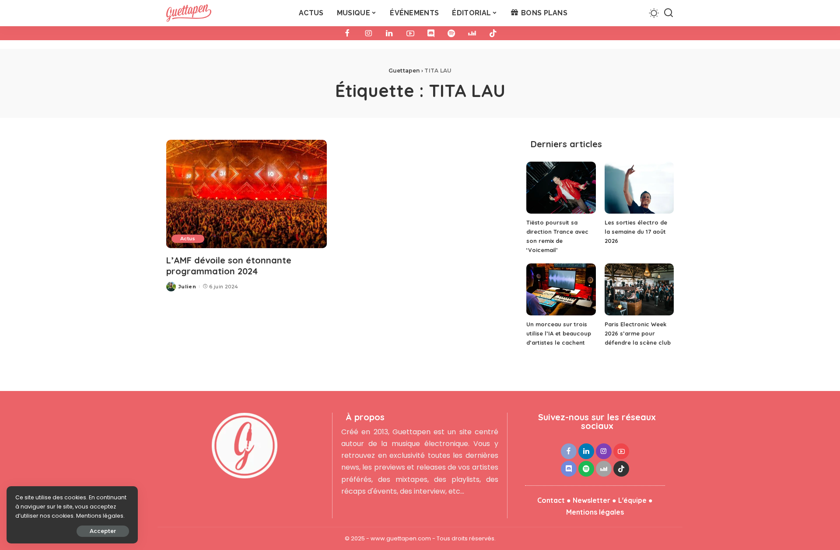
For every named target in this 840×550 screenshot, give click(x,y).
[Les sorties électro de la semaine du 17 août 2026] (639, 188)
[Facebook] (347, 33)
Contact (551, 500)
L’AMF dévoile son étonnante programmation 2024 (228, 266)
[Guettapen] (188, 13)
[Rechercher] (668, 13)
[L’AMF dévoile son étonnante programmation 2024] (246, 194)
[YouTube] (410, 33)
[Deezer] (472, 33)
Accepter (103, 531)
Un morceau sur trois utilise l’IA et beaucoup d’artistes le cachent (558, 333)
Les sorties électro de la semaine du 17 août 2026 (636, 231)
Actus (188, 238)
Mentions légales (595, 512)
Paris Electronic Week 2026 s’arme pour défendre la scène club (638, 333)
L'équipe (632, 500)
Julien (187, 287)
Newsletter (591, 500)
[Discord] (431, 33)
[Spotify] (451, 33)
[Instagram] (368, 33)
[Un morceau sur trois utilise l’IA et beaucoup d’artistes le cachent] (560, 289)
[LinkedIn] (389, 33)
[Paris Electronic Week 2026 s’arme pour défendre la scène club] (639, 289)
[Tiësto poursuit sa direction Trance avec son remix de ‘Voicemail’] (560, 188)
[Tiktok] (493, 33)
